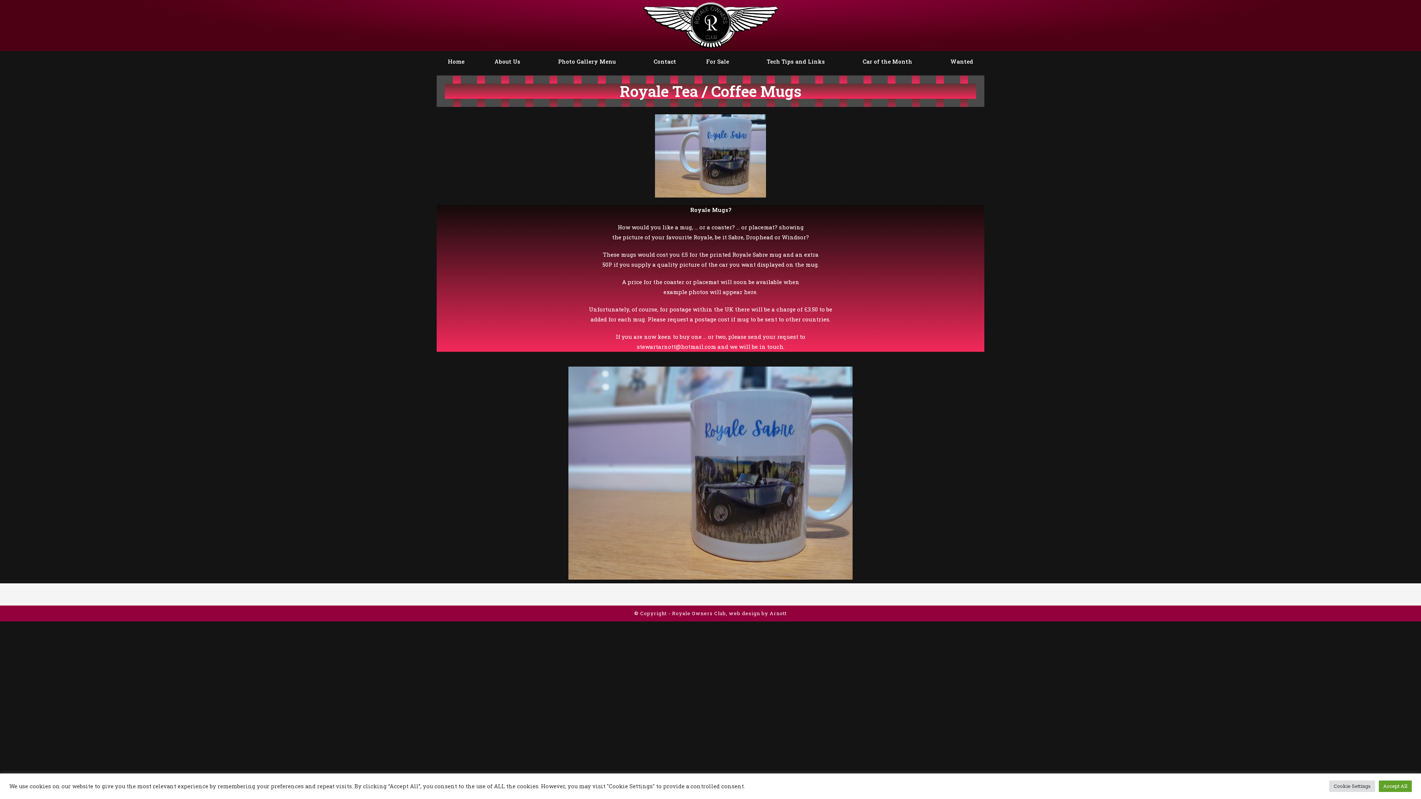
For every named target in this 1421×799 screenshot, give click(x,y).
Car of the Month (887, 61)
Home (456, 61)
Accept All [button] (1395, 786)
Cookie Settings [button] (1352, 786)
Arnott (778, 613)
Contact (665, 61)
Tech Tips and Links (796, 61)
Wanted (961, 61)
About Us (507, 61)
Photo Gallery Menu (587, 61)
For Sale (717, 61)
